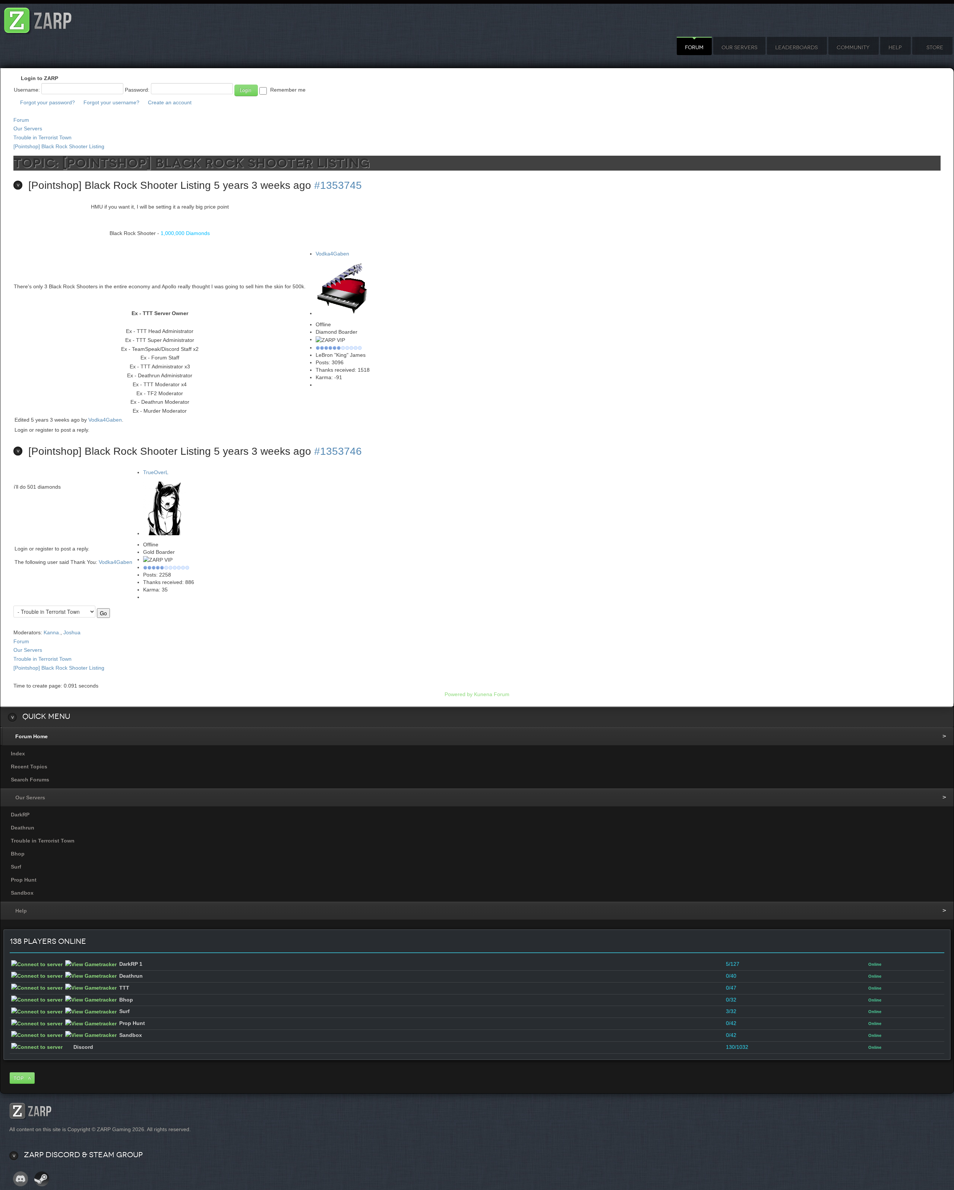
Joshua (71, 632)
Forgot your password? (47, 102)
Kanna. (52, 632)
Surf (16, 867)
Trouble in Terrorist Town (42, 137)
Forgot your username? (111, 102)
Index (18, 753)
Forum (694, 47)
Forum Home (31, 736)
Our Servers (739, 47)
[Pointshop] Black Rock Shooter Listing (58, 146)
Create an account (170, 102)
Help (894, 47)
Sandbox (22, 893)
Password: (137, 90)
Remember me (288, 90)
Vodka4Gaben (332, 254)
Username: (27, 90)
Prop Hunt (24, 880)
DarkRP (20, 815)
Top (18, 1078)
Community (853, 47)
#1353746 (338, 451)
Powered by (459, 694)
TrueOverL (155, 472)
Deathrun (22, 828)
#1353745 (338, 185)
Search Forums (30, 780)
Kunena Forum (491, 694)
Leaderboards (796, 47)
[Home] (38, 18)
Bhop (18, 854)
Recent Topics (29, 766)
